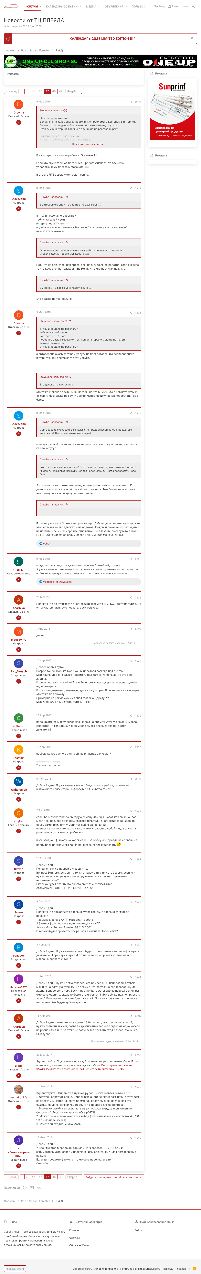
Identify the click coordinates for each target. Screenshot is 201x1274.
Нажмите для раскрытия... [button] (89, 144)
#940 (138, 1137)
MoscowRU (18, 639)
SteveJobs (19, 198)
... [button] (27, 91)
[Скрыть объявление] (191, 38)
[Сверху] (189, 1269)
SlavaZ (18, 869)
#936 (138, 976)
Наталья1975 (18, 987)
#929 (138, 715)
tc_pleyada (13, 26)
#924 (138, 413)
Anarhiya (19, 608)
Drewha (19, 112)
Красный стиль (15, 1268)
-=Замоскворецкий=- (18, 1152)
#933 (138, 858)
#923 (138, 312)
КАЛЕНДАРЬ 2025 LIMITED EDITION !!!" (102, 39)
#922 (138, 188)
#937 (138, 1016)
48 (54, 91)
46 (40, 91)
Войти (138, 1230)
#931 (138, 779)
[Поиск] (193, 6)
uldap (19, 1065)
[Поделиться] (131, 102)
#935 (138, 944)
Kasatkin (19, 757)
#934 (138, 901)
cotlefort (19, 726)
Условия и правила (106, 1268)
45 (33, 91)
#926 (138, 597)
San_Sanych (18, 671)
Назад (12, 91)
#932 (138, 810)
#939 (138, 1086)
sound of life (18, 1097)
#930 (138, 747)
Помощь (168, 1268)
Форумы (74, 1237)
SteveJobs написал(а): (54, 110)
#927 (138, 629)
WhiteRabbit (18, 789)
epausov (19, 955)
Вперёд (72, 91)
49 (61, 91)
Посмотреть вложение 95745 (104, 1069)
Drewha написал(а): (52, 196)
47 (47, 91)
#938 (138, 1055)
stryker (19, 821)
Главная (74, 1230)
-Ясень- (18, 569)
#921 (138, 101)
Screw (19, 912)
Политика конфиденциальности (140, 1268)
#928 (138, 660)
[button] (40, 6)
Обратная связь (79, 1245)
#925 (138, 559)
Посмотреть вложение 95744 (64, 1069)
